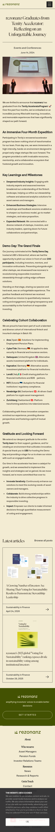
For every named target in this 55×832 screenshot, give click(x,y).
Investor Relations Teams (27, 760)
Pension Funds (27, 756)
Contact (27, 786)
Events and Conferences (27, 47)
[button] (49, 4)
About (28, 739)
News (27, 771)
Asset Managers (27, 751)
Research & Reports (27, 775)
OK (27, 822)
